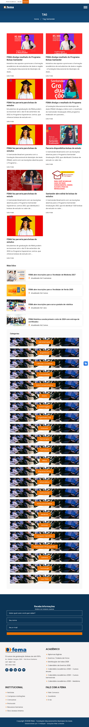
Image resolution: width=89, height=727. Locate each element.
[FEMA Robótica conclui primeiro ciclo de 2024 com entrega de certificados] (16, 320)
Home (36, 19)
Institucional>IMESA (44, 503)
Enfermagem (44, 407)
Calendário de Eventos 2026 (59, 665)
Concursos (11, 700)
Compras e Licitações (16, 696)
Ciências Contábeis (45, 363)
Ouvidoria (52, 696)
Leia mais (10, 76)
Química (44, 557)
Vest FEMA (44, 579)
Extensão (44, 428)
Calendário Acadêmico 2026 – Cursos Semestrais (62, 676)
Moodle (20, 2)
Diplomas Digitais (55, 654)
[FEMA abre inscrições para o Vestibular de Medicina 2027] (16, 275)
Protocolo (25, 2)
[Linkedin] (15, 669)
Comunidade (44, 374)
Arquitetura (44, 353)
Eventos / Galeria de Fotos (58, 658)
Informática (44, 482)
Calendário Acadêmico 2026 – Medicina (64, 681)
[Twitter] (19, 669)
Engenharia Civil (44, 417)
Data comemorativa (44, 385)
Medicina (44, 514)
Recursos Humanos (15, 707)
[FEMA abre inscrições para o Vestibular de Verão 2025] (16, 290)
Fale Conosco (53, 692)
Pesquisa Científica (44, 536)
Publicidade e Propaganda (44, 547)
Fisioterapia (44, 439)
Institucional (44, 493)
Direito (44, 396)
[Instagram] (6, 669)
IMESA (44, 460)
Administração (44, 342)
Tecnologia (44, 568)
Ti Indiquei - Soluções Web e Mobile (51, 724)
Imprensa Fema (44, 471)
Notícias (44, 525)
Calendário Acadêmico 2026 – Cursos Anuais (62, 670)
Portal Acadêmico (11, 2)
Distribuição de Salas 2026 (58, 662)
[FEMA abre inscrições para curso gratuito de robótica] (16, 305)
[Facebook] (11, 669)
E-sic (50, 700)
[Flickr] (23, 669)
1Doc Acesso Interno (15, 711)
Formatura (44, 450)
